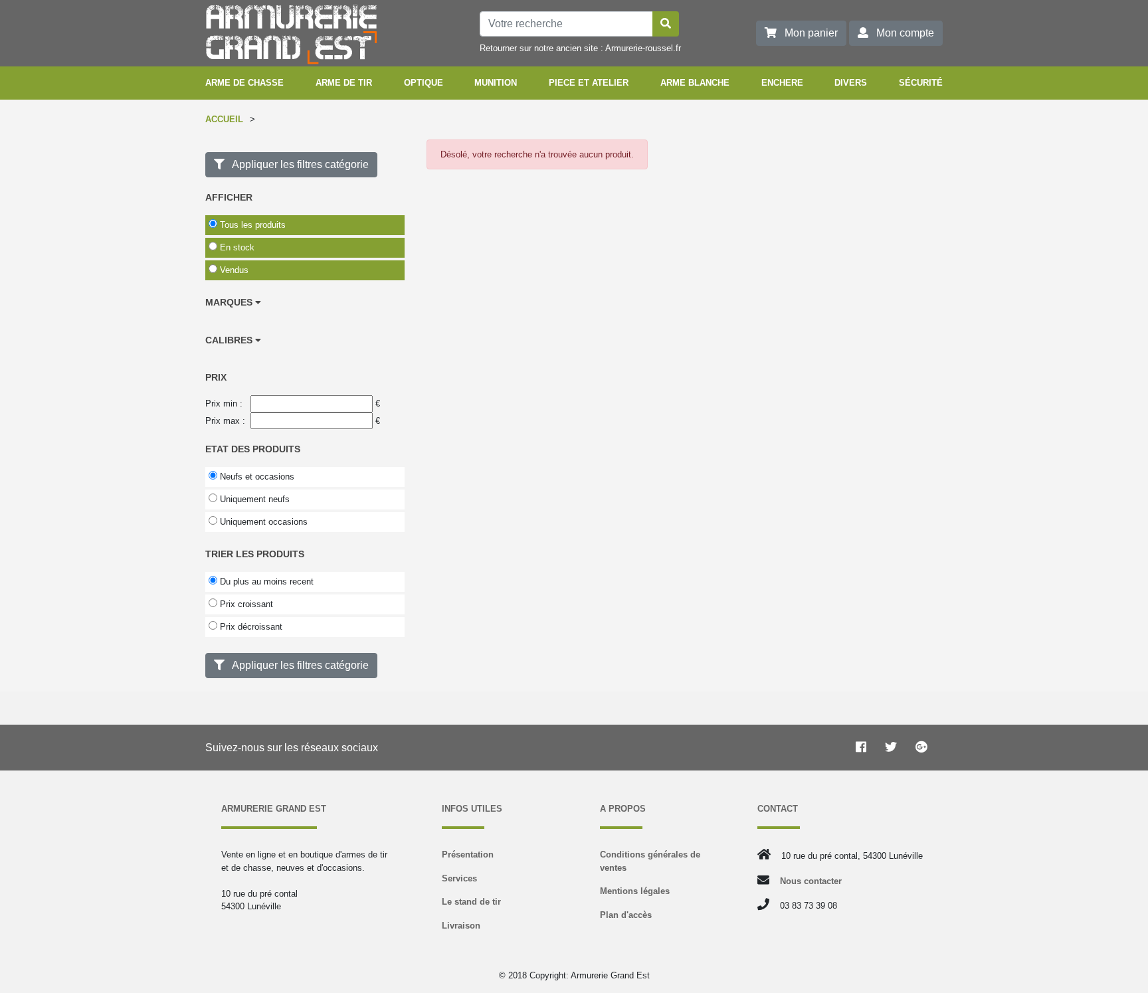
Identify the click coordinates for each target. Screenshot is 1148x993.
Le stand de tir (471, 902)
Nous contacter (811, 881)
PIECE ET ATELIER (588, 83)
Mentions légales (635, 891)
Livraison (461, 926)
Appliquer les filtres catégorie (297, 164)
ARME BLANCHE (694, 83)
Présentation (468, 854)
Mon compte (901, 33)
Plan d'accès (626, 915)
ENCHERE (782, 83)
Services (459, 878)
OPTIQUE (423, 83)
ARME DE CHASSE (244, 83)
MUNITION (495, 83)
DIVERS (850, 83)
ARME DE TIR (344, 83)
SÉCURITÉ (921, 83)
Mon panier (807, 33)
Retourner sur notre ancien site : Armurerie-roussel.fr (580, 48)
